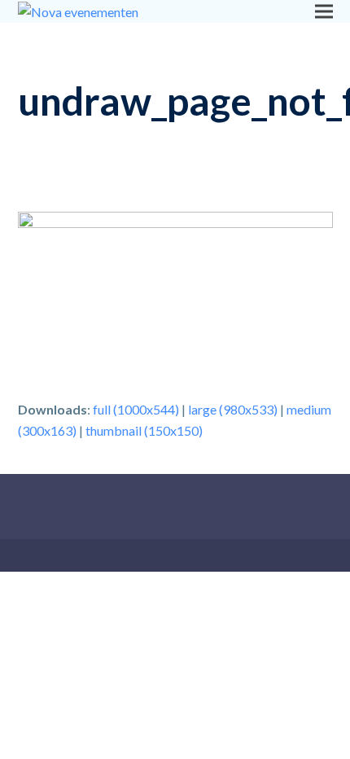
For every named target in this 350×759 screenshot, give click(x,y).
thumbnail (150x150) (144, 430)
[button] (324, 11)
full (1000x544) (136, 409)
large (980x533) (233, 409)
